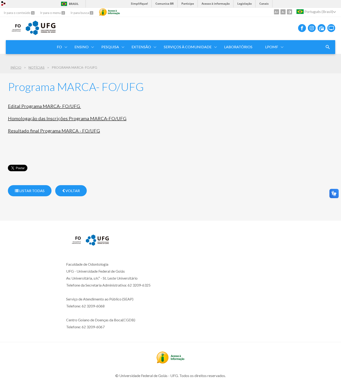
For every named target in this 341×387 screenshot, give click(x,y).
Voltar (72, 190)
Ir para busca (80, 13)
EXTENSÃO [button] (141, 47)
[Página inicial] (13, 31)
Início (15, 67)
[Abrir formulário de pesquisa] (328, 47)
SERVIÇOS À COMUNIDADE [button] (188, 47)
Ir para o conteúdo (17, 13)
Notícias (37, 67)
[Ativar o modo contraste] (289, 11)
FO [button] (59, 47)
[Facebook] (302, 28)
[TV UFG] (331, 28)
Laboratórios (238, 47)
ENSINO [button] (81, 47)
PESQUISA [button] (110, 47)
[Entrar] (3, 4)
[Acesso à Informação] (109, 12)
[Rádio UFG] (321, 28)
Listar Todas (32, 190)
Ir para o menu (50, 13)
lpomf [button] (271, 47)
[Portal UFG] (40, 33)
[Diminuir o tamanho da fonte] (283, 11)
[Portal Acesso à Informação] (170, 361)
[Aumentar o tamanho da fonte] (276, 11)
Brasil (74, 4)
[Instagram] (312, 28)
